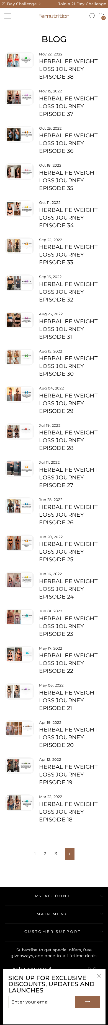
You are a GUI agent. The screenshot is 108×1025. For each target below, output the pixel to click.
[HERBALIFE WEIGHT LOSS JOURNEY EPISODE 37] (19, 97)
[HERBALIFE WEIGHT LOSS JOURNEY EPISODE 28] (19, 431)
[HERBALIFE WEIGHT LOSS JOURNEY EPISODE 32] (19, 282)
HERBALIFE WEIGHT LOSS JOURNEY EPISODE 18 (68, 812)
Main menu (53, 914)
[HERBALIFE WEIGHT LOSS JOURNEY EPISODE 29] (19, 394)
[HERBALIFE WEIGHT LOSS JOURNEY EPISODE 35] (19, 171)
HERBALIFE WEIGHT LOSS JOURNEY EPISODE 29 (68, 403)
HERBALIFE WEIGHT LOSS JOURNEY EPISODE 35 (68, 180)
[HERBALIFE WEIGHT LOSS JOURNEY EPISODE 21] (19, 691)
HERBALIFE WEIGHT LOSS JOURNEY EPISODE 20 (68, 737)
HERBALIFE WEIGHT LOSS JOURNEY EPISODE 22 (68, 663)
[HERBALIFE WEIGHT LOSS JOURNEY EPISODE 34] (19, 208)
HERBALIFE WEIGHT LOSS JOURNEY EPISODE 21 (68, 700)
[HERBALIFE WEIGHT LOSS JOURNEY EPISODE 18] (19, 802)
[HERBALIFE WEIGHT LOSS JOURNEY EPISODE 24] (19, 580)
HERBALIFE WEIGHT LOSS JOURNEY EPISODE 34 (68, 218)
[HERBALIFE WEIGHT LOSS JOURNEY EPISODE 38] (19, 60)
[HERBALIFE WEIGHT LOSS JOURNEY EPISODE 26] (19, 505)
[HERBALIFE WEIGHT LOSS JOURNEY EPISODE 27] (19, 468)
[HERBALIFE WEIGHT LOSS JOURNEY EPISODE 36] (19, 134)
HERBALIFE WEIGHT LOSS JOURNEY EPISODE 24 (68, 589)
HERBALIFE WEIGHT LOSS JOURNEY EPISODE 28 (68, 440)
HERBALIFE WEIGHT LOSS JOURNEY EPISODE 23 (68, 626)
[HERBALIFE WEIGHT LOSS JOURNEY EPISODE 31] (19, 320)
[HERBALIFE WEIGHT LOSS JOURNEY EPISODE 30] (19, 357)
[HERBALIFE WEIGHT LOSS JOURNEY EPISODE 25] (19, 543)
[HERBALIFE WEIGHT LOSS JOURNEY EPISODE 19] (19, 765)
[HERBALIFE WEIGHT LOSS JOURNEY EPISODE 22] (19, 654)
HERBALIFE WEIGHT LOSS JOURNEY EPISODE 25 (68, 552)
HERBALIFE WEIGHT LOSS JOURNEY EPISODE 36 (68, 143)
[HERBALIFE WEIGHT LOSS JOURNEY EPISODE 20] (19, 728)
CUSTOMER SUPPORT (52, 931)
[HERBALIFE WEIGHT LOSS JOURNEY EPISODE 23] (19, 617)
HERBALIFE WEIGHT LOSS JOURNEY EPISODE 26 (68, 515)
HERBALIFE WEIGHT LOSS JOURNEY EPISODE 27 (68, 477)
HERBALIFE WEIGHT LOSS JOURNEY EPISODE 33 (68, 255)
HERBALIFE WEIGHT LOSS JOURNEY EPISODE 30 (68, 366)
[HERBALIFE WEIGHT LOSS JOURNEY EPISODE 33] (19, 245)
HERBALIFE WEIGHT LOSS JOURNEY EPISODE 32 (68, 292)
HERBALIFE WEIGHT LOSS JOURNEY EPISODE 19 (68, 775)
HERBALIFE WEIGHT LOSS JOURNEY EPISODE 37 (68, 106)
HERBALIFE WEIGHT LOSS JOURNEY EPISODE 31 (68, 329)
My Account (53, 896)
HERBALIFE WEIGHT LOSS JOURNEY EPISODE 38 (68, 69)
